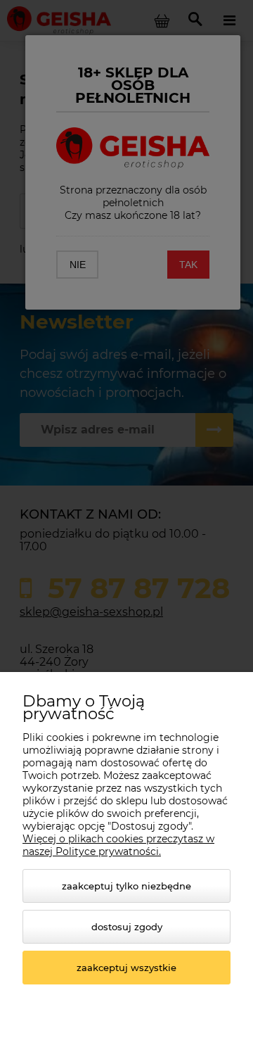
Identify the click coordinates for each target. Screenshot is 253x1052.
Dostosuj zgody (126, 926)
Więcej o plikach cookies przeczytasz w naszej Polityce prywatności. (118, 845)
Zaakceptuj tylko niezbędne (126, 886)
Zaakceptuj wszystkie (126, 967)
